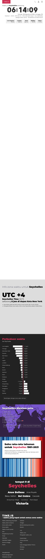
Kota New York (6, 351)
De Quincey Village (13, 500)
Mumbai (4, 381)
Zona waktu (5, 527)
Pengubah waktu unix (26, 535)
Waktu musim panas (7, 529)
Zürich (4, 370)
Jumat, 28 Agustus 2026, (30, 14)
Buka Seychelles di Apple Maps (32, 425)
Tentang (22, 547)
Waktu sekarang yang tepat (9, 520)
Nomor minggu (6, 542)
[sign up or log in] (38, 2)
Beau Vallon (10, 496)
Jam (3, 531)
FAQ (21, 542)
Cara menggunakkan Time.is (27, 544)
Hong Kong (5, 384)
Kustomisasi (23, 538)
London (19, 21)
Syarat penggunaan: (7, 554)
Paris (26, 21)
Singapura (5, 388)
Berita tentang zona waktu (27, 525)
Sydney (4, 393)
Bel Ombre (24, 496)
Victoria (11, 414)
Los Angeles (10, 21)
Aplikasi (22, 520)
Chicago (4, 348)
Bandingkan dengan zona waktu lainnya (15, 398)
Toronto (4, 353)
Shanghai (4, 386)
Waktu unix (23, 532)
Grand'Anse (24, 500)
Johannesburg (6, 365)
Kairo (3, 374)
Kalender (4, 538)
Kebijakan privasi (6, 557)
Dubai (3, 379)
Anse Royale (31, 492)
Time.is (6, 1)
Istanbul (4, 372)
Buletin (22, 527)
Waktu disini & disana (8, 522)
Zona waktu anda (7, 525)
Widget (22, 522)
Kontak (22, 549)
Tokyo (40, 21)
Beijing (33, 21)
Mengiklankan (6, 552)
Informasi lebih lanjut (28, 16)
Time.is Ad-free (24, 540)
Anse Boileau (16, 492)
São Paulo (5, 355)
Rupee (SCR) (13, 416)
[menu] (42, 2)
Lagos (3, 360)
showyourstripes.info (13, 453)
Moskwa (4, 377)
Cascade (35, 496)
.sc (19, 419)
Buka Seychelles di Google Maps (12, 425)
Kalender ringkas (6, 540)
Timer (3, 536)
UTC (3, 358)
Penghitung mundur (7, 533)
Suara (3, 544)
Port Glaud (34, 500)
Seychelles (22, 486)
